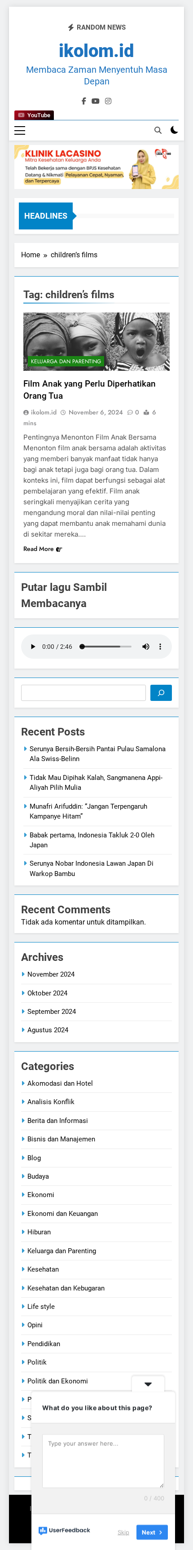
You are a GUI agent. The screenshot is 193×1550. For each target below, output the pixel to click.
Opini (35, 1325)
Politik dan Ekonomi (57, 1381)
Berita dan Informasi (57, 1121)
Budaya (38, 1176)
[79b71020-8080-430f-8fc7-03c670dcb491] (96, 167)
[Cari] (161, 693)
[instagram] (108, 101)
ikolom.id (44, 412)
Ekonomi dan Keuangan (62, 1214)
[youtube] (95, 101)
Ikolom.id (96, 51)
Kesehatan (43, 1269)
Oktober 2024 (47, 993)
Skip (123, 1531)
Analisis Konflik (51, 1102)
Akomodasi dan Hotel (60, 1083)
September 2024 (51, 1012)
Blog (34, 1158)
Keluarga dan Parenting (66, 361)
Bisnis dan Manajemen (61, 1139)
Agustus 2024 (47, 1030)
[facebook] (84, 101)
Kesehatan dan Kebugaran (66, 1288)
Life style (41, 1307)
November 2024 (51, 974)
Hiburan (39, 1232)
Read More (38, 548)
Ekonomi (40, 1195)
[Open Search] (158, 130)
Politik (37, 1362)
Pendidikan (43, 1344)
